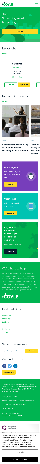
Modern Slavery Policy (9, 401)
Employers (6, 329)
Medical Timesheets (19, 404)
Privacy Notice (7, 397)
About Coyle (7, 318)
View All (5, 53)
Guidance (5, 322)
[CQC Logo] (9, 429)
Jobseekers (6, 315)
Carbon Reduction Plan (26, 401)
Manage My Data (7, 408)
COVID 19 (17, 397)
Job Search (6, 332)
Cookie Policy (6, 404)
